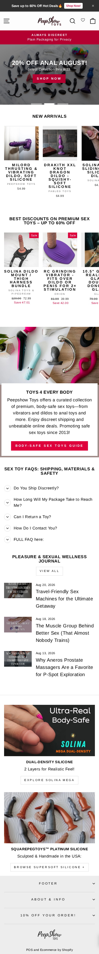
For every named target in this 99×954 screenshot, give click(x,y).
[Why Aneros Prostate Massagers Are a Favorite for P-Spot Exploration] (18, 658)
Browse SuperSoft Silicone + (49, 867)
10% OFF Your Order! (48, 915)
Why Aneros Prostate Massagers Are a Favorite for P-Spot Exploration (64, 667)
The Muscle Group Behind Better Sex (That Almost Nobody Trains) (65, 633)
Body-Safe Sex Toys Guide (49, 445)
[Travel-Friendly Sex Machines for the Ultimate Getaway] (18, 590)
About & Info (48, 899)
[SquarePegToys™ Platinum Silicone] (49, 818)
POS (29, 950)
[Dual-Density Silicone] (49, 730)
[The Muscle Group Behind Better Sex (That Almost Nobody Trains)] (18, 624)
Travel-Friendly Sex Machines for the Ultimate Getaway (64, 599)
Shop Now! (73, 5)
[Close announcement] (93, 5)
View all (50, 571)
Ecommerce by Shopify (56, 950)
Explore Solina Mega (49, 780)
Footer (48, 883)
